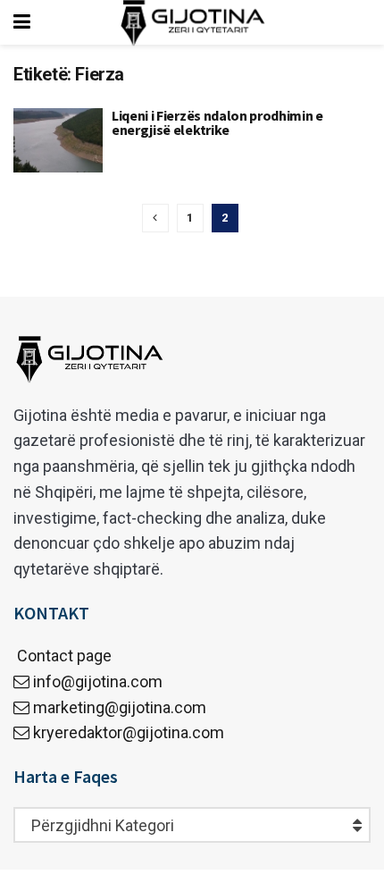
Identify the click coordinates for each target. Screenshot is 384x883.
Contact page (62, 655)
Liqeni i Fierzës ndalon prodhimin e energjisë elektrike (217, 122)
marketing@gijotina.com (119, 707)
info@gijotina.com (98, 681)
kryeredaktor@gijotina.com (128, 732)
